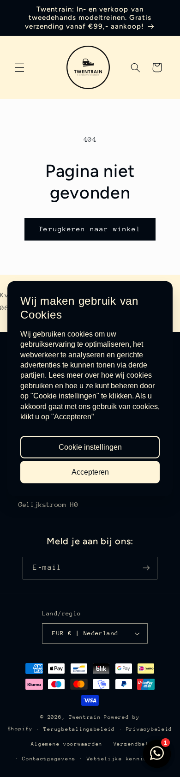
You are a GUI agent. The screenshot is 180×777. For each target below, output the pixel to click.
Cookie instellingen (90, 447)
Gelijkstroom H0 (48, 504)
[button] (19, 67)
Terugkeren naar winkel (90, 229)
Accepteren (90, 472)
